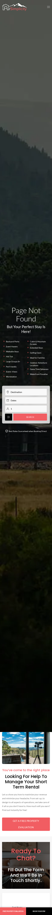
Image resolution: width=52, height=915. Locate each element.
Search (30, 417)
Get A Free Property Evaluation (26, 824)
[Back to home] (14, 7)
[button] (48, 6)
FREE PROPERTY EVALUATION (13, 911)
